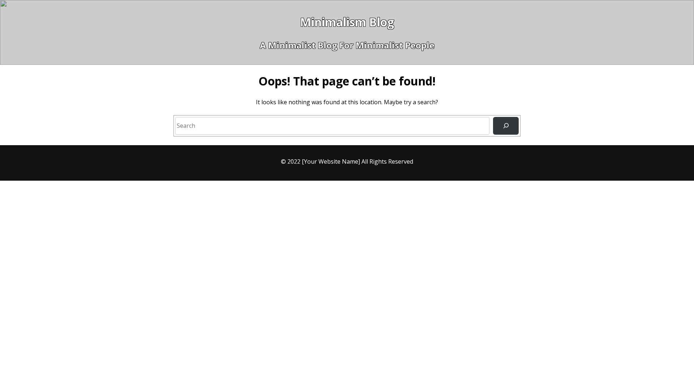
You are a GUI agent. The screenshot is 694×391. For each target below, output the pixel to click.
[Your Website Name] (331, 161)
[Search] (506, 126)
